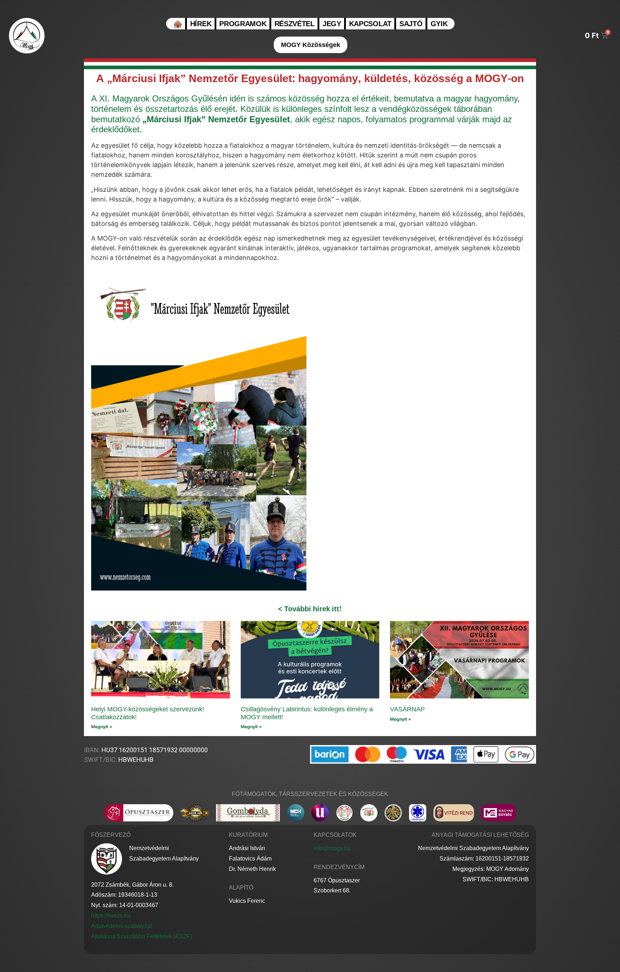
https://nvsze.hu (111, 915)
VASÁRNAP (407, 709)
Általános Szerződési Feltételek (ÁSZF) (141, 936)
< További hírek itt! (310, 608)
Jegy (332, 23)
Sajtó (411, 23)
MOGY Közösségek (310, 44)
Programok (242, 23)
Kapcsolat (370, 23)
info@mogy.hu (332, 848)
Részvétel (294, 23)
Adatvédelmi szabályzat (121, 926)
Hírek (201, 23)
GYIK (439, 23)
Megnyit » (101, 726)
